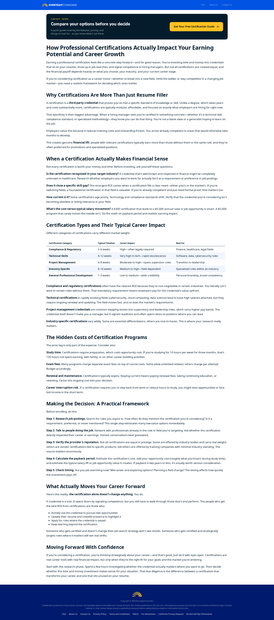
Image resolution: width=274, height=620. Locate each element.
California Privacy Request (170, 614)
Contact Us (227, 4)
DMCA (135, 614)
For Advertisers (148, 614)
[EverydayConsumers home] (59, 5)
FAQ (203, 4)
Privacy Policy (99, 614)
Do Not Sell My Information (199, 614)
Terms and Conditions (119, 614)
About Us (213, 4)
